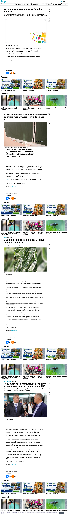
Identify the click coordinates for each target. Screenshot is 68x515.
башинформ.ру (14, 186)
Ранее (7, 179)
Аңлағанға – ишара (7, 6)
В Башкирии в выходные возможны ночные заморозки (38, 4)
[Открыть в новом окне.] (8, 73)
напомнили (20, 324)
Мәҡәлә (3, 3)
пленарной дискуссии (14, 434)
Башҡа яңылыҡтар (7, 381)
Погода (5, 237)
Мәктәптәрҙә (6, 112)
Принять (61, 512)
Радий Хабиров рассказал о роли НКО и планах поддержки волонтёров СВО (55, 4)
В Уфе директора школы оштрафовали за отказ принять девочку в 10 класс (22, 4)
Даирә (3, 1)
